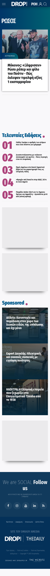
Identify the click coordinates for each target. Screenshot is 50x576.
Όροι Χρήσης (10, 550)
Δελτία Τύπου (39, 522)
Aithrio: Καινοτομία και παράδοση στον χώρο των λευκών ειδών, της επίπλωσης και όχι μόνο (24, 323)
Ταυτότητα (9, 522)
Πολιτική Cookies (22, 550)
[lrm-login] (39, 5)
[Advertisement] (25, 227)
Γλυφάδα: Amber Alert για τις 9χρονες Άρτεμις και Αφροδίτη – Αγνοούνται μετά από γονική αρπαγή (31, 194)
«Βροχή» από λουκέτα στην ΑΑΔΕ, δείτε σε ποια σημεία (31, 180)
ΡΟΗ (33, 4)
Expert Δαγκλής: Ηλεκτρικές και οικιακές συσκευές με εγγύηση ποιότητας (23, 357)
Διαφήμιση (19, 522)
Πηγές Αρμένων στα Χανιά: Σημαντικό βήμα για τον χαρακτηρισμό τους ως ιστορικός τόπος (30, 169)
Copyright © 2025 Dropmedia (29, 554)
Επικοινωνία (29, 522)
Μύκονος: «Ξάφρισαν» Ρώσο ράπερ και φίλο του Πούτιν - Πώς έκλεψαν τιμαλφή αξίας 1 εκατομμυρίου (25, 73)
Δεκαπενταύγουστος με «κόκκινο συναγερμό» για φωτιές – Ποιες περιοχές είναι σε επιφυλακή (32, 157)
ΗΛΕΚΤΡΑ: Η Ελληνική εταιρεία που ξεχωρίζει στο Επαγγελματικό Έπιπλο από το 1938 (25, 394)
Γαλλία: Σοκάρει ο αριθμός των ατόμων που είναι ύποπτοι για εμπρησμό (31, 143)
